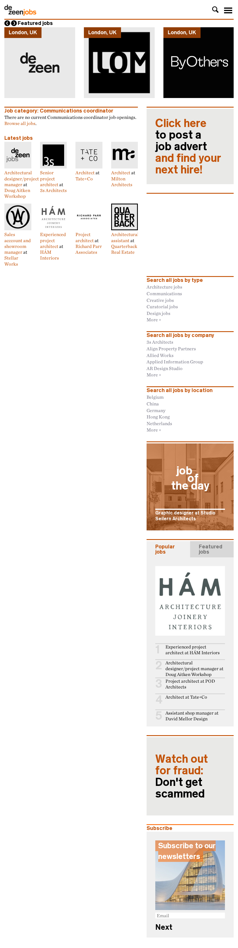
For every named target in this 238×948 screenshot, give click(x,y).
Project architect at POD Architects (190, 684)
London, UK (23, 32)
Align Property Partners (171, 348)
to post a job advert (188, 146)
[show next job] (14, 23)
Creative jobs (160, 300)
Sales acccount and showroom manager (17, 243)
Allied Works (160, 355)
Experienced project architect (53, 240)
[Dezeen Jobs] (20, 14)
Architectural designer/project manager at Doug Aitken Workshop (194, 668)
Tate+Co (84, 179)
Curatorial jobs (162, 306)
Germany (156, 410)
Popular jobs (165, 549)
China (153, 404)
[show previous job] (7, 23)
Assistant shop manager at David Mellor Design (192, 716)
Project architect (84, 237)
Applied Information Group (175, 362)
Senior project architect (49, 178)
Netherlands (159, 423)
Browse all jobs (19, 123)
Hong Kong (158, 417)
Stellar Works (11, 261)
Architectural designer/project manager (21, 178)
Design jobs (158, 313)
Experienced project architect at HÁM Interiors (192, 649)
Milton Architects (121, 181)
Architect (85, 172)
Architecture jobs (164, 287)
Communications (164, 293)
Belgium (155, 397)
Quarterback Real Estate (124, 249)
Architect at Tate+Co (186, 697)
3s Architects (53, 190)
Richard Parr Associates (88, 249)
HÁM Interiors (49, 255)
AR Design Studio (165, 368)
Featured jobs (35, 23)
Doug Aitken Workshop (17, 193)
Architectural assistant (125, 237)
